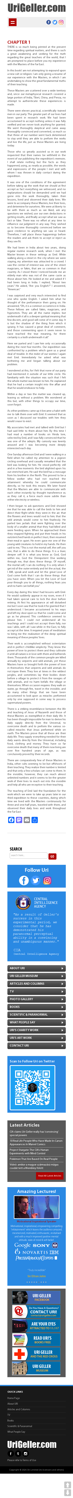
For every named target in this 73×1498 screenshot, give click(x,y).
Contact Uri (19, 1045)
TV (12, 991)
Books (15, 1007)
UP (67, 1485)
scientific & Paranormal (29, 1014)
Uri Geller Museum (24, 976)
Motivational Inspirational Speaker (36, 1221)
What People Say (22, 1022)
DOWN (67, 1492)
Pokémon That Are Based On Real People (34, 1159)
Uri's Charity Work (24, 1030)
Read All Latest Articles (49, 1176)
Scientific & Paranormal (19, 1426)
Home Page (13, 1398)
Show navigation (13, 22)
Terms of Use (29, 1460)
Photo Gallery (21, 999)
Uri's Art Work (21, 1038)
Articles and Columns (27, 983)
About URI (12, 1404)
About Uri (17, 968)
